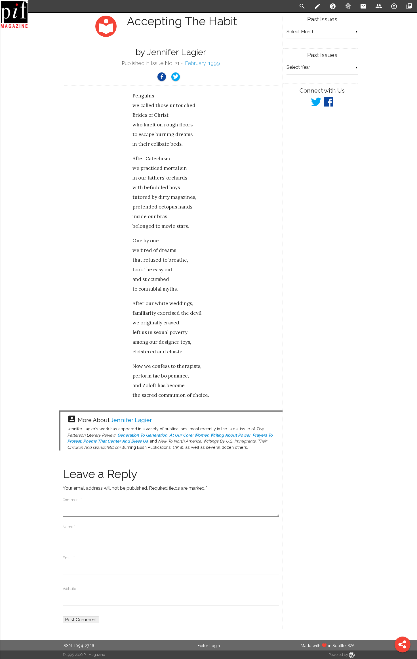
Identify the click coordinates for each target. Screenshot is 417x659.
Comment (72, 500)
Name (69, 527)
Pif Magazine (94, 654)
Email (69, 558)
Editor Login (208, 645)
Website (69, 589)
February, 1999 (202, 63)
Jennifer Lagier (131, 420)
